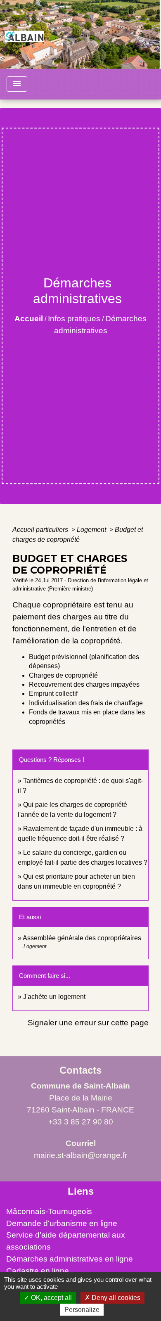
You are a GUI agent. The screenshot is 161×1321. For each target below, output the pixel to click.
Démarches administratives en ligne (69, 1259)
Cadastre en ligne (37, 1270)
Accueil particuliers (41, 529)
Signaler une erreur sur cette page (88, 1022)
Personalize (81, 1309)
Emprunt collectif (53, 693)
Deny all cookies (115, 1297)
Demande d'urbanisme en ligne (61, 1223)
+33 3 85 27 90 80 (80, 1121)
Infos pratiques (74, 318)
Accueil (28, 318)
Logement (92, 529)
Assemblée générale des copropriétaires (82, 938)
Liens (81, 1191)
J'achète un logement (54, 996)
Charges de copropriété (63, 675)
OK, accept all (50, 1297)
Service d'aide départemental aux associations (65, 1241)
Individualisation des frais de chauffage (86, 703)
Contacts (80, 1070)
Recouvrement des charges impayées (84, 684)
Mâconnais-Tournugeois (49, 1211)
